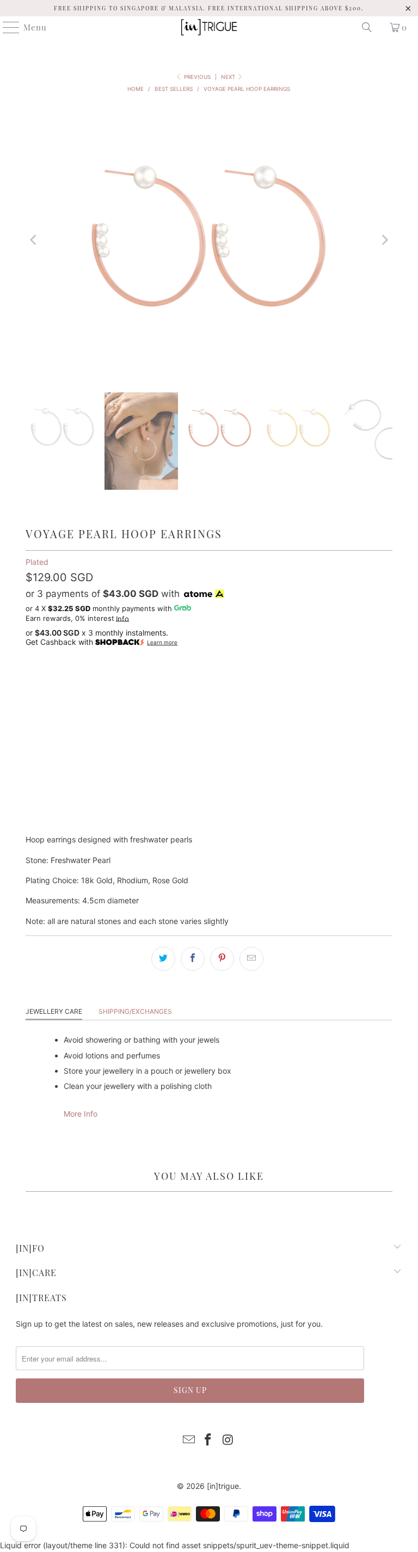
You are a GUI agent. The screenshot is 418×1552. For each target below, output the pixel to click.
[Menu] (6, 27)
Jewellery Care (54, 1011)
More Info (80, 1113)
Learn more (162, 642)
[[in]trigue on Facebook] (208, 1441)
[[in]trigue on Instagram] (228, 1441)
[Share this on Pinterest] (222, 959)
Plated (37, 561)
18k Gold (49, 683)
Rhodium (99, 683)
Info (122, 618)
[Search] (366, 27)
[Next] (384, 240)
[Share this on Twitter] (163, 959)
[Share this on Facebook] (193, 959)
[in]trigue (223, 1486)
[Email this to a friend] (251, 959)
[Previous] (33, 240)
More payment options (209, 819)
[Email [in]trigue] (189, 1441)
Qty (32, 713)
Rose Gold (153, 683)
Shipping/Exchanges (135, 1011)
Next (229, 76)
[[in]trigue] (209, 27)
